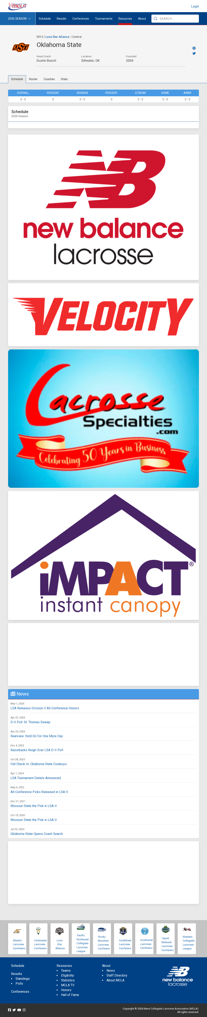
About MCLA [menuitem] (115, 980)
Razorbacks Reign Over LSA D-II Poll (37, 750)
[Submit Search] (155, 19)
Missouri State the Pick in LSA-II (34, 806)
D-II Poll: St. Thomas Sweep (30, 722)
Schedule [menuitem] (45, 18)
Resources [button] (125, 18)
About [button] (142, 18)
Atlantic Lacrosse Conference (19, 944)
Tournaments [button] (103, 18)
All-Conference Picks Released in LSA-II (39, 792)
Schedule (17, 79)
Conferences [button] (80, 18)
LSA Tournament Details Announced (36, 778)
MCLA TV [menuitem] (67, 985)
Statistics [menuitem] (68, 980)
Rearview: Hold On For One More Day (37, 736)
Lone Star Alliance (57, 36)
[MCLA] (18, 6)
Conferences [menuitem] (20, 992)
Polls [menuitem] (19, 983)
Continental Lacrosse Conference (41, 944)
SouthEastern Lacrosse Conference (127, 944)
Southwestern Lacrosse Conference (148, 944)
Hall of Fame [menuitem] (70, 995)
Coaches (49, 79)
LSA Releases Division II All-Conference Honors (45, 708)
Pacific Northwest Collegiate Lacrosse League (83, 943)
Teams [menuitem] (66, 970)
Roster (33, 79)
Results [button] (61, 18)
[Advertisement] (103, 654)
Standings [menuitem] (23, 979)
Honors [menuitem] (66, 990)
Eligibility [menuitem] (67, 975)
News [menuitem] (111, 970)
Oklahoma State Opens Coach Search (37, 834)
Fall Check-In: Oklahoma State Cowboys (39, 764)
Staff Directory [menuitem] (117, 975)
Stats (64, 79)
